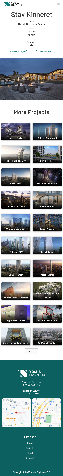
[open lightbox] (31, 79)
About (30, 453)
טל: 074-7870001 (31, 385)
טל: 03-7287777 (31, 394)
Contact (30, 458)
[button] (58, 4)
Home (30, 443)
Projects (30, 448)
